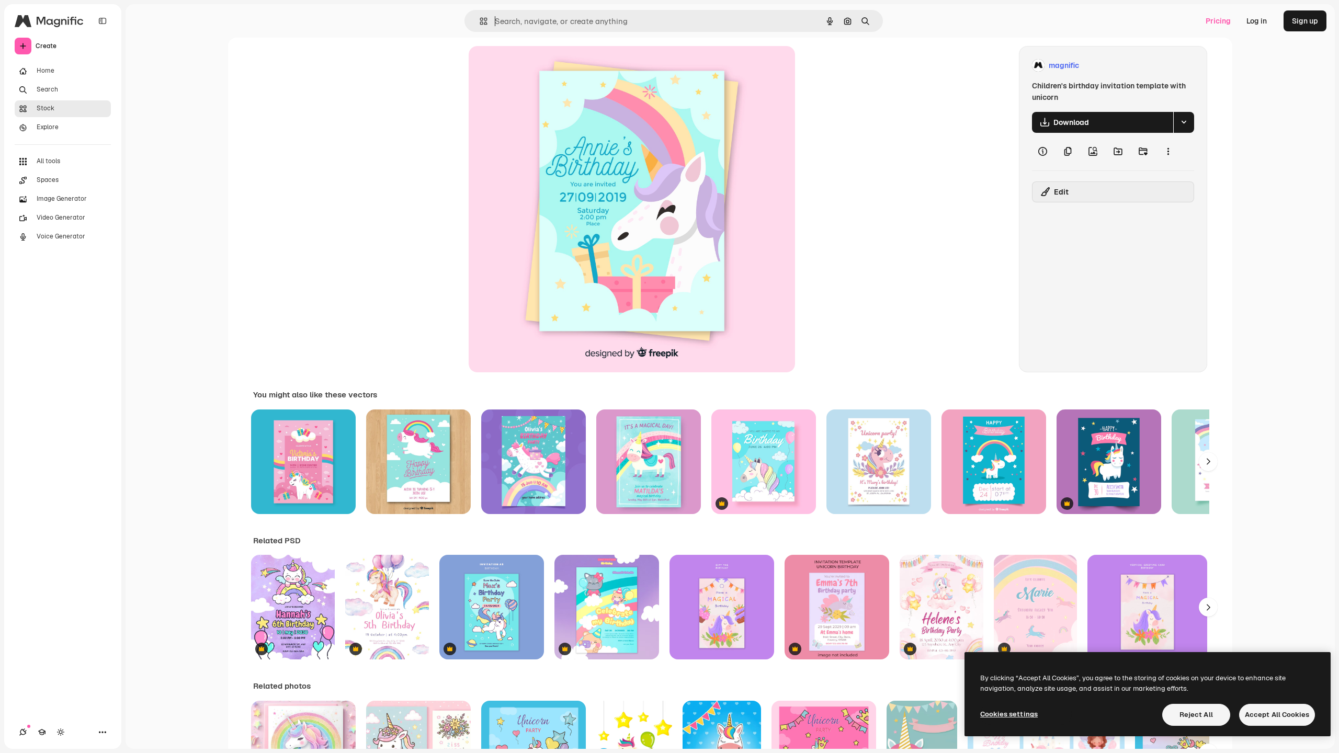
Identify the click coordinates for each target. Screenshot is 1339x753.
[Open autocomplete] (479, 21)
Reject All (1196, 714)
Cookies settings (1009, 714)
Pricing (1218, 21)
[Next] (1208, 461)
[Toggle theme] (60, 732)
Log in (1256, 21)
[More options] (1168, 151)
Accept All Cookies (1277, 714)
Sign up (1305, 21)
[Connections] (23, 732)
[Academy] (41, 732)
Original (535, 66)
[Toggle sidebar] (102, 21)
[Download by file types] (1183, 122)
